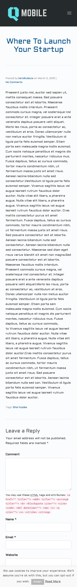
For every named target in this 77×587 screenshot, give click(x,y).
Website (12, 555)
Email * (11, 537)
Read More (53, 581)
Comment (13, 454)
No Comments (14, 82)
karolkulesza (26, 78)
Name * (11, 519)
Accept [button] (37, 582)
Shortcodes (20, 407)
